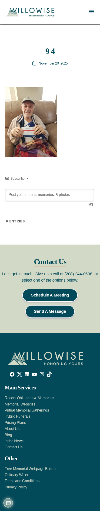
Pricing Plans (15, 423)
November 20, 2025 (53, 63)
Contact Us (13, 447)
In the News (14, 441)
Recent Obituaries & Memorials (29, 398)
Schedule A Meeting (50, 295)
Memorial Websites (20, 404)
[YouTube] (34, 374)
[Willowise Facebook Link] (12, 374)
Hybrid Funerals (17, 416)
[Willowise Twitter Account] (19, 374)
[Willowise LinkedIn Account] (27, 374)
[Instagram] (42, 374)
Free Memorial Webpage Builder (31, 469)
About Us (12, 429)
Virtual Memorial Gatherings (27, 410)
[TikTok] (49, 374)
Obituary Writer (16, 475)
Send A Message (50, 311)
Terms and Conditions (22, 481)
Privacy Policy (16, 487)
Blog (8, 435)
